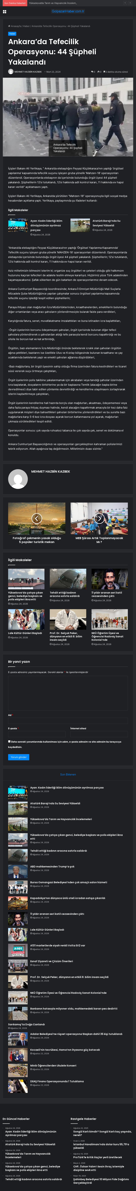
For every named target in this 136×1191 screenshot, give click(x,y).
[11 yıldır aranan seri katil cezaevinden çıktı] (110, 579)
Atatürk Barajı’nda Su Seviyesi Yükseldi (55, 803)
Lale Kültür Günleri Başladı (25, 633)
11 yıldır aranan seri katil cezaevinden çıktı (107, 594)
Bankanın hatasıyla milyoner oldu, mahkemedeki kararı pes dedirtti (73, 1008)
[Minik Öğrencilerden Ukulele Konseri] (18, 1070)
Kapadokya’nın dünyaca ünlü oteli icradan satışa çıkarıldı (67, 898)
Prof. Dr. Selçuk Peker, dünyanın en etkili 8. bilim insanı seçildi (66, 636)
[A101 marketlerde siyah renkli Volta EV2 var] (18, 950)
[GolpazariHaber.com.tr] (68, 11)
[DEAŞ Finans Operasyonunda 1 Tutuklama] (18, 1086)
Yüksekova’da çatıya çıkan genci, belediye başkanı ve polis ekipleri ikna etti (25, 596)
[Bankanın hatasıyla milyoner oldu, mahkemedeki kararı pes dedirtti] (18, 1013)
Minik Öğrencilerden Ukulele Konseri (53, 1065)
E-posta (13, 728)
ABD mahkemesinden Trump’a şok (52, 866)
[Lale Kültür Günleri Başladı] (26, 619)
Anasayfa (15, 26)
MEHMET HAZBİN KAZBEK (28, 71)
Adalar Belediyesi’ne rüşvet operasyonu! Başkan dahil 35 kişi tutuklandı (76, 1034)
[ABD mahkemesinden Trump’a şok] (18, 871)
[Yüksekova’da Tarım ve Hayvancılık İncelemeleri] (18, 824)
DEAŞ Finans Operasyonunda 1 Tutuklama (57, 1081)
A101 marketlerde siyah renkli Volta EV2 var (57, 945)
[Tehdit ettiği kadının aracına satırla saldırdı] (68, 579)
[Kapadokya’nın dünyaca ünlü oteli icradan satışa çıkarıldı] (18, 903)
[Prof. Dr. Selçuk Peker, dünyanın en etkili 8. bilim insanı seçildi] (68, 619)
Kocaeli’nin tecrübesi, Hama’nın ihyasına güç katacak (65, 1050)
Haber (26, 26)
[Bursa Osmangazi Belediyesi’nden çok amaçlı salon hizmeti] (18, 887)
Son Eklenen (68, 774)
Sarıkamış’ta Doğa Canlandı (26, 1024)
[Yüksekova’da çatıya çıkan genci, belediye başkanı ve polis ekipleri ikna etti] (26, 579)
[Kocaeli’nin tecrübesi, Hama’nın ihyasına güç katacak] (18, 1054)
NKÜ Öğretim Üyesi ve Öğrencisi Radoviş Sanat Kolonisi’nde (107, 636)
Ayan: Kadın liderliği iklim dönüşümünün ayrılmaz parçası (46, 225)
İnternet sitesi (78, 728)
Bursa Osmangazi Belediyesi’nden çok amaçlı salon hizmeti (68, 882)
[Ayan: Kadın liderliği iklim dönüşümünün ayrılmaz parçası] (18, 225)
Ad (10, 715)
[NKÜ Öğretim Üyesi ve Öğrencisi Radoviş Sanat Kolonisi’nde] (110, 619)
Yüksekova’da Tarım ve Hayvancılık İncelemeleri (55, 3)
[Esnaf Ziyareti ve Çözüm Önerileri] (18, 966)
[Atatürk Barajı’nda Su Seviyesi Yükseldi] (80, 225)
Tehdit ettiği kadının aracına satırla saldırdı (65, 594)
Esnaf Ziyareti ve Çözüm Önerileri (51, 961)
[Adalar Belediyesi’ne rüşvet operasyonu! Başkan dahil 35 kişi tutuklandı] (18, 1039)
